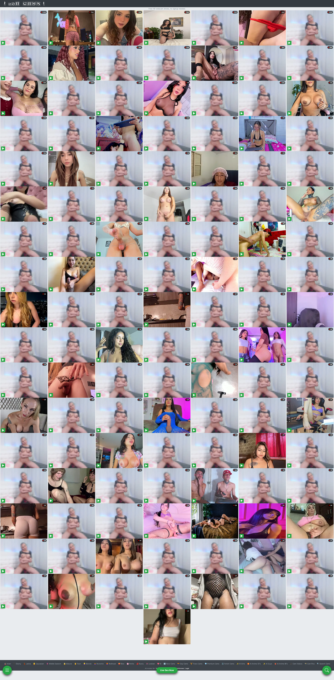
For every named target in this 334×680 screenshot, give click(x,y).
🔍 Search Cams (323, 664)
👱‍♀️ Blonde (87, 664)
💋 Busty (140, 664)
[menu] (7, 670)
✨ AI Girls (241, 664)
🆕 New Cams (169, 664)
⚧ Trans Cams (196, 664)
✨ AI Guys (267, 664)
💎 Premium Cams (212, 664)
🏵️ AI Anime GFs (254, 664)
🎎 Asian (7, 664)
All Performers (179, 668)
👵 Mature (68, 664)
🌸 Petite (130, 664)
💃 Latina (27, 664)
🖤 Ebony (17, 664)
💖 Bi (159, 664)
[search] (326, 670)
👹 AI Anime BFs (281, 664)
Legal (187, 668)
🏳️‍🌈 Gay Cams (182, 664)
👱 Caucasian (38, 664)
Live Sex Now (167, 670)
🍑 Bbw (121, 664)
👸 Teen (77, 664)
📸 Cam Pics (310, 664)
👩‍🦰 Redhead (111, 664)
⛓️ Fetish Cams (228, 664)
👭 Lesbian (150, 664)
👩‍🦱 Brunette (99, 664)
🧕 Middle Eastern (53, 664)
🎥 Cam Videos (296, 664)
